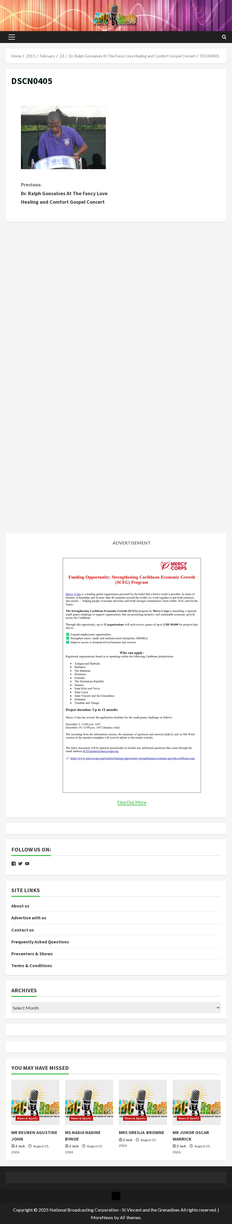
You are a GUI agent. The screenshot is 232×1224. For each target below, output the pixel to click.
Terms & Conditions (31, 965)
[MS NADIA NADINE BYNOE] (89, 1102)
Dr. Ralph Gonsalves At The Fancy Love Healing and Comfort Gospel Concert (64, 193)
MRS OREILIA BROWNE (141, 1132)
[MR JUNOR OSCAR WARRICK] (197, 1102)
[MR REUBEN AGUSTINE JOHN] (35, 1102)
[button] (12, 37)
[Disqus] (116, 298)
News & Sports (27, 1118)
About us (20, 906)
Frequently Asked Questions (40, 942)
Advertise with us (28, 917)
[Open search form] (224, 37)
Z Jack (20, 1146)
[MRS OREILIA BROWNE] (143, 1102)
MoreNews (102, 1217)
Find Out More (131, 802)
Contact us (22, 930)
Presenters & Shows (32, 953)
